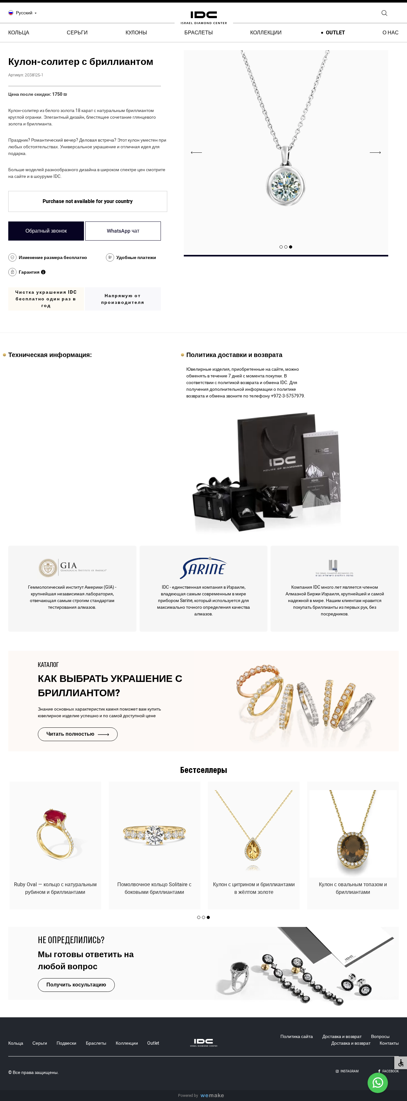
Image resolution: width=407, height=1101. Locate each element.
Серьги (39, 1043)
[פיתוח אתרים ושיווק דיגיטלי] (214, 1095)
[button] (290, 247)
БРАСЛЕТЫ (198, 33)
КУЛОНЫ (136, 33)
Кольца (15, 1043)
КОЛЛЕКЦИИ (266, 33)
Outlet (153, 1043)
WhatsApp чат (123, 231)
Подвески (66, 1043)
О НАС (391, 33)
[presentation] (375, 152)
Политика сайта (296, 1036)
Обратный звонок (46, 231)
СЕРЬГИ (77, 33)
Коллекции (127, 1043)
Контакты (389, 1043)
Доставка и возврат (342, 1036)
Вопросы (380, 1036)
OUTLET (335, 33)
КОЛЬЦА (18, 33)
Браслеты (96, 1043)
